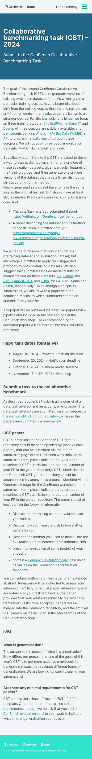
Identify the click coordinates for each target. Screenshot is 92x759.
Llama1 (68, 276)
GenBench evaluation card (48, 560)
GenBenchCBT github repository (34, 416)
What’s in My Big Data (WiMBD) (60, 133)
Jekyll (42, 750)
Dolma (8, 128)
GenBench (18, 750)
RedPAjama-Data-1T (65, 123)
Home (30, 7)
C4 (45, 123)
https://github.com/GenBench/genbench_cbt (47, 216)
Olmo (45, 281)
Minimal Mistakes (57, 750)
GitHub (31, 744)
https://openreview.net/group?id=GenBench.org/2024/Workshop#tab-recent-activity (49, 238)
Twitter (12, 744)
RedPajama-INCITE (18, 281)
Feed (46, 744)
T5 (59, 276)
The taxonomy (66, 7)
